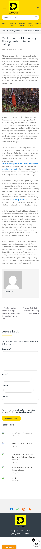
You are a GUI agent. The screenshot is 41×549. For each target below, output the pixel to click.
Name (5, 374)
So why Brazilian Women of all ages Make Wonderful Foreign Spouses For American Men (11, 313)
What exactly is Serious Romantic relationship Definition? (31, 310)
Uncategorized (14, 31)
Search (36, 17)
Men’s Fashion (30, 24)
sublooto (8, 291)
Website (5, 396)
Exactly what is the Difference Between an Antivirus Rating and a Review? (24, 457)
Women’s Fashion (21, 24)
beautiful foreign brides (10, 169)
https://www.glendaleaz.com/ (19, 199)
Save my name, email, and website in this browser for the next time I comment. (18, 411)
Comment (6, 349)
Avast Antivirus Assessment (22, 433)
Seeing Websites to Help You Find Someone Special (24, 468)
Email (6, 385)
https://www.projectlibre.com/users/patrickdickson (20, 164)
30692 (14, 478)
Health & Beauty (13, 24)
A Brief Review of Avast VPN (22, 443)
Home (4, 23)
